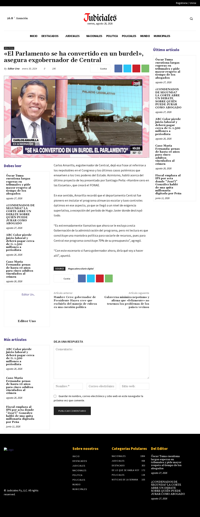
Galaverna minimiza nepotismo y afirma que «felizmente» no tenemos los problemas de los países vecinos (126, 302)
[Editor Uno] (26, 304)
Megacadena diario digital (80, 268)
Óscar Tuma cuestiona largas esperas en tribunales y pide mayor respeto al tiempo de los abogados (18, 184)
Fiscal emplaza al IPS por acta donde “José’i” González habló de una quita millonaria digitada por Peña (20, 414)
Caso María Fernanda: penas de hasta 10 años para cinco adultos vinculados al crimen (19, 269)
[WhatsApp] (145, 68)
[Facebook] (175, 18)
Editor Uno (13, 68)
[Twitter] (182, 18)
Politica (9, 48)
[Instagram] (13, 501)
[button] (191, 18)
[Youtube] (33, 501)
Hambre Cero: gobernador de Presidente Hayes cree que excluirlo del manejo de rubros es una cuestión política (75, 302)
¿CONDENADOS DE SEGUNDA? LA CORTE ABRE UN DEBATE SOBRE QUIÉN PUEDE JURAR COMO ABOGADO (20, 214)
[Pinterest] (136, 68)
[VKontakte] (27, 501)
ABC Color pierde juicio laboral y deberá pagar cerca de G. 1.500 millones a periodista (20, 242)
